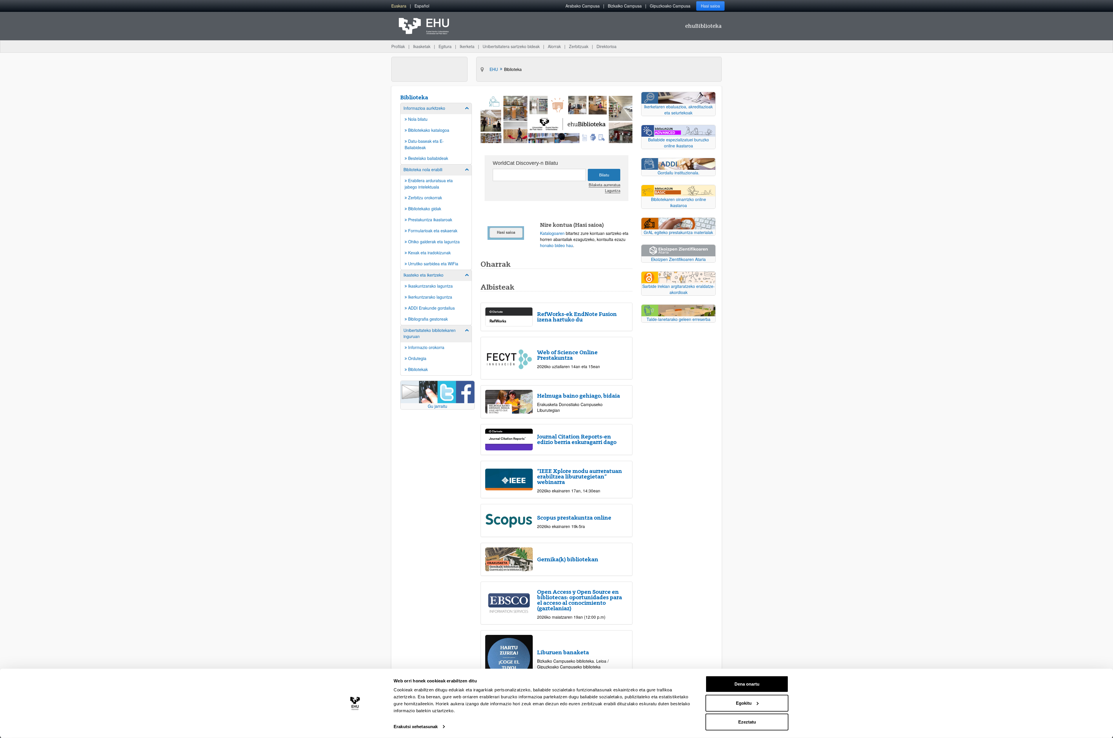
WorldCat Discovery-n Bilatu (525, 163)
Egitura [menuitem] (445, 46)
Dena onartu (746, 684)
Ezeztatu (747, 721)
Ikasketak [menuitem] (421, 46)
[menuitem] (398, 6)
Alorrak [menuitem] (554, 46)
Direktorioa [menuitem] (606, 46)
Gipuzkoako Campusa (670, 6)
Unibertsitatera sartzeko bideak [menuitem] (511, 46)
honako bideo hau (556, 245)
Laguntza (612, 191)
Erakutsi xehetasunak (416, 726)
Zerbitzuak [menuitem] (578, 46)
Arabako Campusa (582, 6)
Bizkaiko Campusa (625, 6)
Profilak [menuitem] (398, 46)
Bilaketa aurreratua (604, 185)
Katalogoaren (552, 233)
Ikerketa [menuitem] (467, 46)
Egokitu (744, 702)
